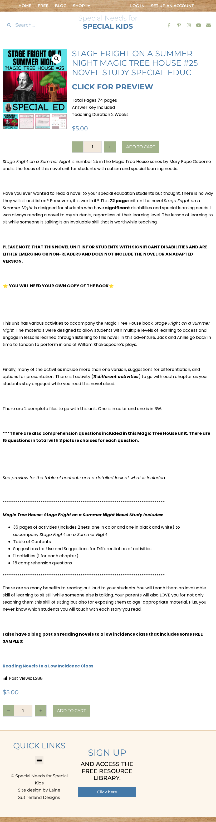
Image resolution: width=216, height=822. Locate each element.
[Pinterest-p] (179, 25)
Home (24, 5)
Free (43, 5)
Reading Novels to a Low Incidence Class (48, 666)
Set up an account (172, 5)
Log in (137, 5)
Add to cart (140, 146)
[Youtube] (198, 25)
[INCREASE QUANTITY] (110, 147)
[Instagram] (189, 25)
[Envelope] (208, 25)
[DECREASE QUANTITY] (78, 147)
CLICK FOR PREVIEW (112, 86)
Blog (61, 5)
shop (79, 5)
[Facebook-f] (169, 25)
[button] (56, 59)
